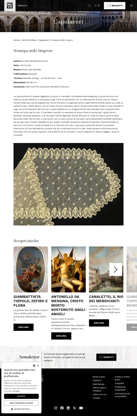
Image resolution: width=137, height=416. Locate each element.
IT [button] (99, 5)
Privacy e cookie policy (122, 378)
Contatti (96, 398)
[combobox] (34, 365)
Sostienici (97, 380)
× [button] (38, 366)
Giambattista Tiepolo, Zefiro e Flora (31, 301)
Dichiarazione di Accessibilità (122, 395)
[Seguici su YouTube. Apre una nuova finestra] (81, 407)
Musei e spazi (99, 376)
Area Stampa (98, 384)
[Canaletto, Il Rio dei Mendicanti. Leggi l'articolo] (106, 269)
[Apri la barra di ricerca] (89, 5)
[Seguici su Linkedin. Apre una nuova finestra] (68, 407)
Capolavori (43, 40)
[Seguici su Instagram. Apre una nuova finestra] (55, 407)
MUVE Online (29, 40)
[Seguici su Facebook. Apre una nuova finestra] (62, 407)
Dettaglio (16, 391)
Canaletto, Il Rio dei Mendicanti (106, 299)
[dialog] (21, 387)
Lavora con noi (99, 394)
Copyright (119, 383)
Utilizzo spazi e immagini (99, 389)
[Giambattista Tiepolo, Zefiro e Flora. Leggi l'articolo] (31, 269)
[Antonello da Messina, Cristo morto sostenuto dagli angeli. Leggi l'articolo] (68, 269)
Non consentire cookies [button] (21, 403)
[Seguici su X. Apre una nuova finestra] (74, 407)
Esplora (23, 327)
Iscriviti (108, 357)
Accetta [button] (21, 396)
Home (17, 40)
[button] (131, 5)
